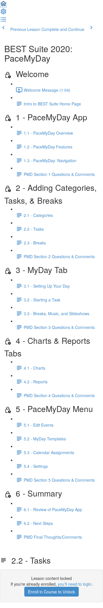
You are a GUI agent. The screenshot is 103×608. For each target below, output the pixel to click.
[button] (3, 5)
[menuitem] (3, 13)
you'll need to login (75, 584)
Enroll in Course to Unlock (51, 592)
